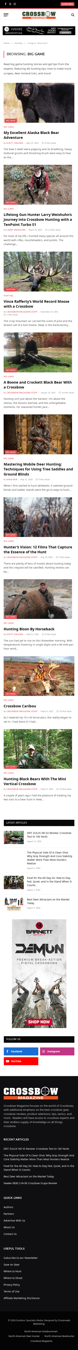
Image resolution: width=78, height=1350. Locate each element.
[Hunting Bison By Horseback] (39, 599)
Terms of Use (11, 1291)
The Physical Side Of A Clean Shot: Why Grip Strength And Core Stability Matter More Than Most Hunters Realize (49, 858)
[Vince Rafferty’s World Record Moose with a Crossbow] (39, 271)
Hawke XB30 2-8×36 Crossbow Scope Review (30, 1183)
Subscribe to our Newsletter (21, 1257)
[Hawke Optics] (39, 34)
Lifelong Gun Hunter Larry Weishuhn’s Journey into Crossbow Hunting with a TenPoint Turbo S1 (38, 219)
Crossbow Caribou (20, 706)
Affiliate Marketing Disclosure (22, 1298)
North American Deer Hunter (24, 1336)
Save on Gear (12, 1264)
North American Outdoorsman (41, 1331)
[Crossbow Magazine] (39, 15)
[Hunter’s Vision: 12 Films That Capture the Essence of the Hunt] (39, 517)
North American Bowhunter (59, 1336)
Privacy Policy (12, 1284)
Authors (8, 1207)
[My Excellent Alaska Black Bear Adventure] (39, 103)
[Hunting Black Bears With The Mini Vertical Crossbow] (39, 749)
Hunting (10, 289)
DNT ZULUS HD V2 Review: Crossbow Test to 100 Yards (36, 1148)
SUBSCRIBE (67, 4)
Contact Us (10, 1233)
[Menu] (6, 15)
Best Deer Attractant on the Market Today (29, 1176)
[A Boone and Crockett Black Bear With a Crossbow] (39, 352)
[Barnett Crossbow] (39, 973)
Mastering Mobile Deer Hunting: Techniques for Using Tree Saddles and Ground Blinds (38, 469)
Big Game (10, 121)
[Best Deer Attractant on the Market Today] (14, 904)
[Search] (72, 15)
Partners (9, 1213)
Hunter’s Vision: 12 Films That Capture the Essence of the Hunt (38, 549)
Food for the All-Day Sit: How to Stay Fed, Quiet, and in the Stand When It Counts (49, 881)
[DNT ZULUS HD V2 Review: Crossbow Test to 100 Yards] (14, 838)
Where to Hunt (12, 1271)
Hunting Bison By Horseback (29, 629)
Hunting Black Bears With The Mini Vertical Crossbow (35, 781)
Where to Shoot (13, 1277)
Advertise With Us (14, 1220)
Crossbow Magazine (41, 1340)
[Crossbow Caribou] (39, 676)
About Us (9, 1227)
